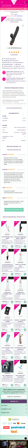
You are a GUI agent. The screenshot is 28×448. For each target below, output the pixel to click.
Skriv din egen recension (14, 209)
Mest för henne (16, 11)
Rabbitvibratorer (14, 12)
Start (5, 11)
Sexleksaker (9, 11)
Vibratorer (22, 11)
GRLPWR (18, 18)
